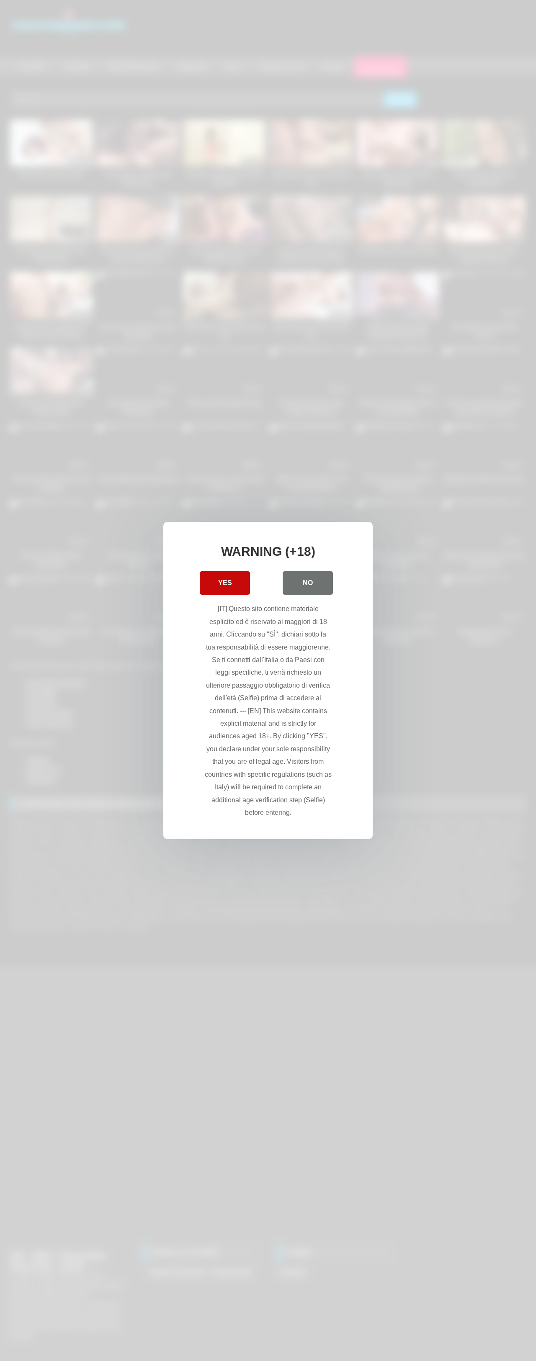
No (308, 582)
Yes (225, 582)
